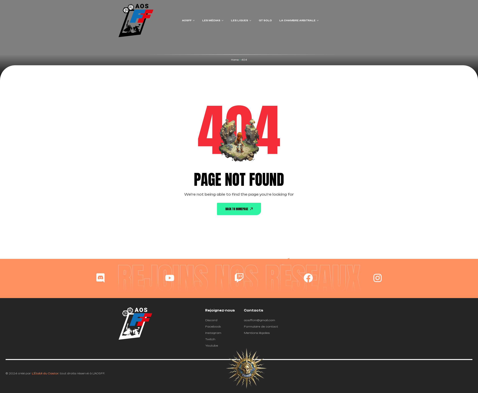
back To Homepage (236, 209)
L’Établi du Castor (45, 373)
